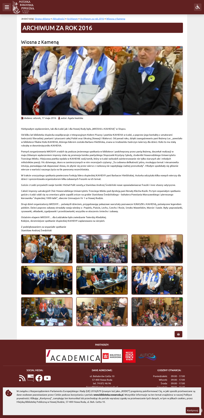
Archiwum (72, 18)
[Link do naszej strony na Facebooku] (39, 378)
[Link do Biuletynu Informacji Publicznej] (30, 378)
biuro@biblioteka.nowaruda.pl (102, 386)
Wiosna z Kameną (115, 18)
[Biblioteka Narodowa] (112, 356)
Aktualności (58, 18)
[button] (7, 7)
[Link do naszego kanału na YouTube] (47, 378)
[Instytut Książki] (129, 356)
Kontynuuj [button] (192, 410)
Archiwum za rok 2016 (92, 18)
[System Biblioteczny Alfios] (147, 356)
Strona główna (42, 18)
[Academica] (73, 356)
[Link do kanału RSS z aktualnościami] (22, 378)
